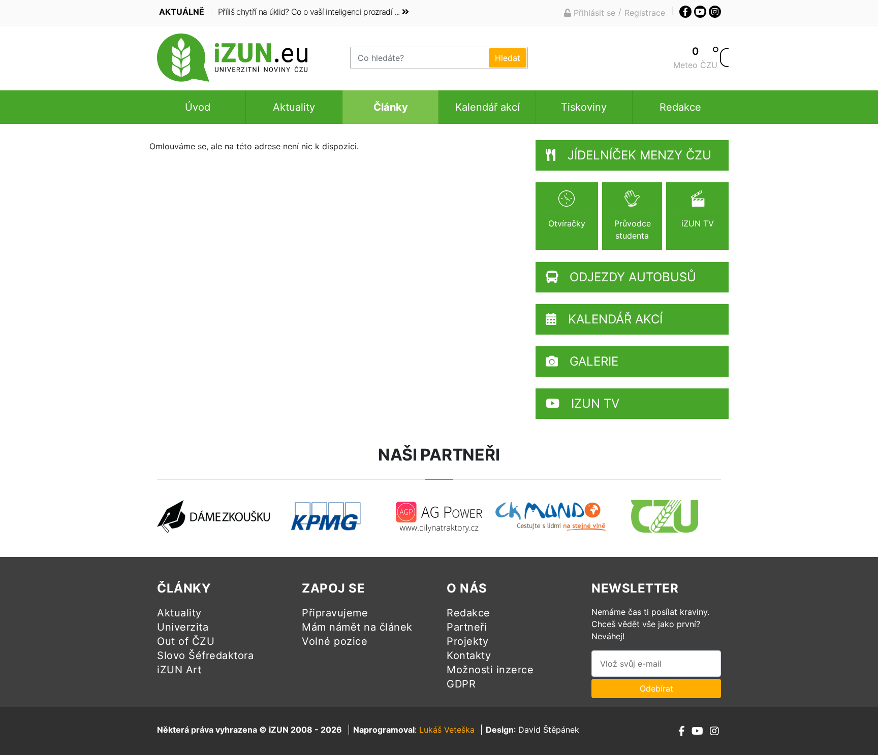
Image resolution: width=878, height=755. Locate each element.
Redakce (680, 107)
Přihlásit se (593, 13)
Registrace (644, 13)
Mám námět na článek (357, 627)
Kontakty (469, 655)
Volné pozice (334, 641)
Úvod (197, 107)
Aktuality (294, 107)
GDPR (461, 684)
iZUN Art (179, 670)
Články (390, 107)
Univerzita (182, 627)
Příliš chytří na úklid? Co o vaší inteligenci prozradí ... (308, 12)
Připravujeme (335, 613)
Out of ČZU (185, 641)
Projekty (467, 641)
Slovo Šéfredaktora (205, 655)
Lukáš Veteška (447, 730)
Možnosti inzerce (490, 670)
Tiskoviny (584, 107)
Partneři (467, 627)
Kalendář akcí (487, 107)
